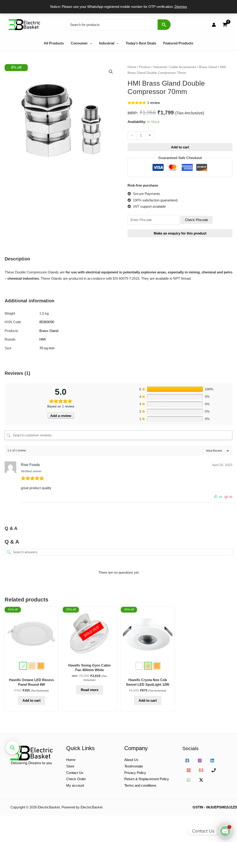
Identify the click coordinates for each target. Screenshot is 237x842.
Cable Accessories (182, 67)
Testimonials (133, 766)
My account (75, 785)
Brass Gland (208, 67)
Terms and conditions (140, 785)
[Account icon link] (214, 25)
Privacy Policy (135, 773)
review (153, 103)
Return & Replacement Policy (146, 779)
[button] (90, 43)
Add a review (60, 416)
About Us (131, 760)
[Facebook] (187, 760)
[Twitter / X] (201, 780)
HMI (42, 339)
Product (144, 67)
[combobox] (118, 24)
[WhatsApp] (188, 780)
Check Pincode (196, 220)
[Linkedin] (212, 760)
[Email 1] (201, 770)
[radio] (23, 665)
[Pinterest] (188, 770)
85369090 (46, 322)
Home (132, 67)
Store (70, 766)
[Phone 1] (213, 770)
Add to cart (180, 147)
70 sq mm (47, 348)
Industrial (160, 67)
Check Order (76, 779)
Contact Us (74, 773)
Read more (89, 690)
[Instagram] (200, 760)
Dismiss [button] (181, 7)
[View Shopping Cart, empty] (225, 24)
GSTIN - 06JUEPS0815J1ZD (215, 807)
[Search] (164, 24)
